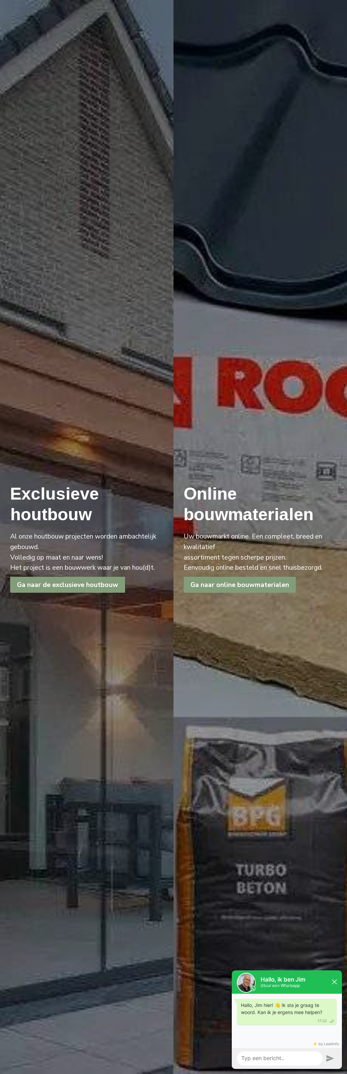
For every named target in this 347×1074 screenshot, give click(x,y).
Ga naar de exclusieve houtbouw (67, 584)
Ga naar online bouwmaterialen (239, 584)
